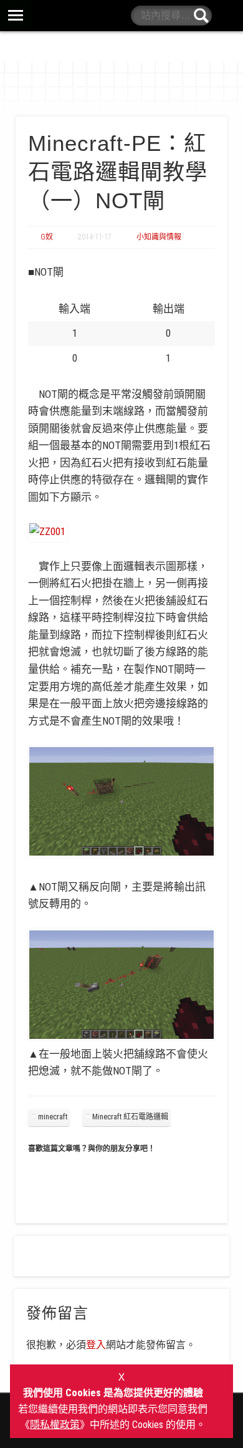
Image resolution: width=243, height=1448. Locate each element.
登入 (96, 1345)
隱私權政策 (55, 1425)
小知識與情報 (158, 237)
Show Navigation (121, 15)
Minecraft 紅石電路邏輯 (130, 1117)
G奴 (46, 237)
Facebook (227, 16)
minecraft (52, 1117)
